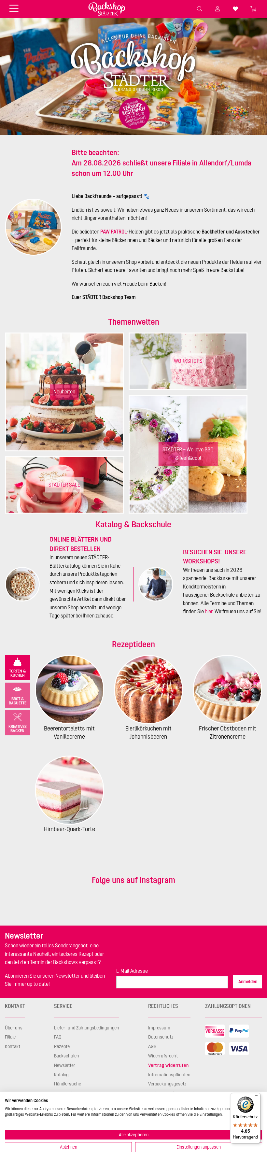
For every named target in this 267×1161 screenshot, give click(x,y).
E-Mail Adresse (132, 971)
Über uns (13, 1027)
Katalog (61, 1074)
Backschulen (66, 1055)
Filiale (10, 1037)
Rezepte (62, 1046)
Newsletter (64, 1065)
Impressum (159, 1027)
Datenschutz (161, 1037)
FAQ (58, 1037)
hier (208, 611)
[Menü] (256, 1097)
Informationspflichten (169, 1074)
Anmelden (247, 981)
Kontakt (12, 1046)
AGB (152, 1046)
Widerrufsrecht (163, 1055)
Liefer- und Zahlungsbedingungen (86, 1027)
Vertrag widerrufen (168, 1065)
